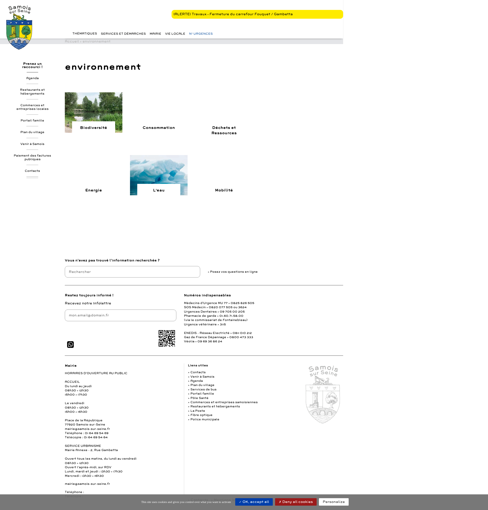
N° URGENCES (201, 34)
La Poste (197, 411)
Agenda (32, 78)
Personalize (334, 502)
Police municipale (204, 419)
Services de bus (203, 389)
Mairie (155, 34)
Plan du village (32, 132)
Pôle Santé (199, 398)
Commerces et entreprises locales (32, 107)
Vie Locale (175, 34)
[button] (66, 33)
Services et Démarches (123, 34)
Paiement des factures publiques (32, 157)
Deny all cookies (297, 502)
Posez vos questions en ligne (234, 272)
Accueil (72, 41)
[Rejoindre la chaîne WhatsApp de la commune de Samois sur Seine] (70, 344)
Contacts (32, 171)
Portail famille (32, 120)
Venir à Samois (32, 144)
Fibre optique (201, 415)
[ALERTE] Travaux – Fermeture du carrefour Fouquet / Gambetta (233, 14)
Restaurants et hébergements (32, 91)
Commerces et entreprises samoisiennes (224, 402)
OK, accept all (255, 502)
